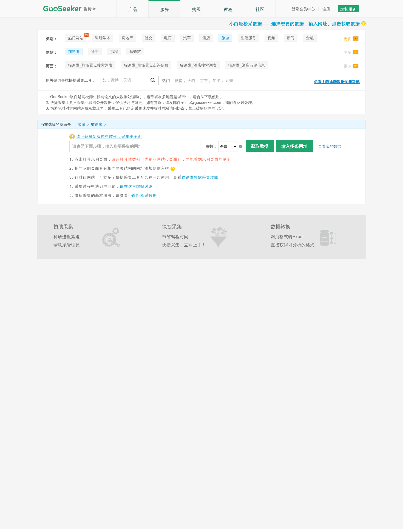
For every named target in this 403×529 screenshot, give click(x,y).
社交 (148, 37)
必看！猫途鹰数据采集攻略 (337, 81)
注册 (326, 9)
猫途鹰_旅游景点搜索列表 (90, 65)
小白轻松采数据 (142, 195)
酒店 (206, 37)
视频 (271, 37)
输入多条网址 (294, 146)
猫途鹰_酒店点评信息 (246, 65)
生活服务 (248, 37)
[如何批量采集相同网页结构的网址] (172, 168)
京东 (204, 80)
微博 (179, 80)
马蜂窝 (135, 51)
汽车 (187, 37)
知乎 (216, 80)
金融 (310, 37)
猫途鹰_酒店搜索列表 (198, 65)
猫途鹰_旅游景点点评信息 (146, 65)
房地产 (127, 37)
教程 (228, 9)
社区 (260, 9)
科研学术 (102, 37)
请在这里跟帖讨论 (136, 186)
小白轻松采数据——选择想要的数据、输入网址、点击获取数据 (294, 23)
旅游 (225, 37)
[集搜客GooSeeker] (72, 8)
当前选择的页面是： (57, 124)
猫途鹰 (74, 51)
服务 (164, 9)
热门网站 (75, 37)
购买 (196, 9)
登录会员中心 (303, 9)
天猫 (191, 80)
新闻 (290, 37)
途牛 (95, 51)
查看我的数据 (329, 146)
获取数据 (260, 146)
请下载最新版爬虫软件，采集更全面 (109, 136)
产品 (132, 9)
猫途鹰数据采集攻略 (199, 177)
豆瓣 (229, 80)
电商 (168, 37)
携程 (114, 51)
